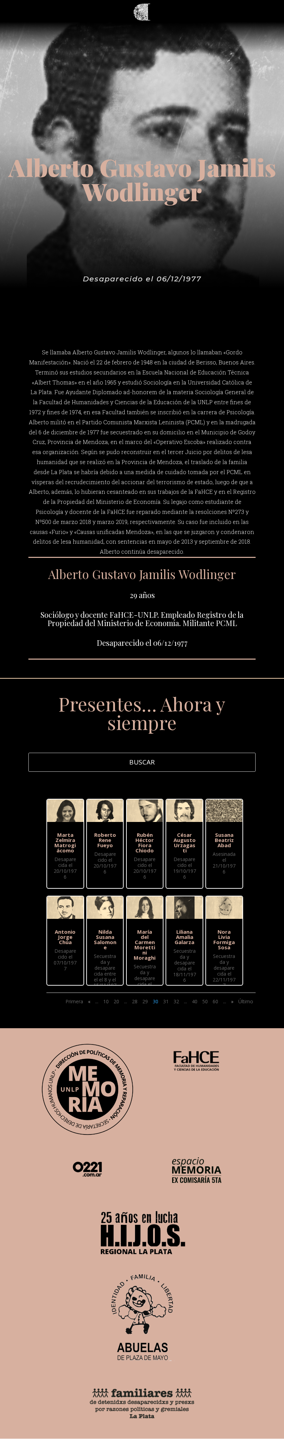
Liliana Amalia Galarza (184, 936)
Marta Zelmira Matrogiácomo (65, 842)
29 (145, 1001)
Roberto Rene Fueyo (105, 840)
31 (166, 1001)
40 (194, 1001)
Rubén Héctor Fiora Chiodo (144, 842)
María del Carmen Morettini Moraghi (145, 944)
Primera (74, 1001)
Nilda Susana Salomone (105, 939)
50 (205, 1001)
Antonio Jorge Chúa (65, 936)
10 (106, 1001)
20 (116, 1001)
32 (176, 1001)
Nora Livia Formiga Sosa (224, 939)
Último (245, 1001)
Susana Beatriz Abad (224, 840)
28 (134, 1001)
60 (215, 1001)
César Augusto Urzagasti (185, 842)
